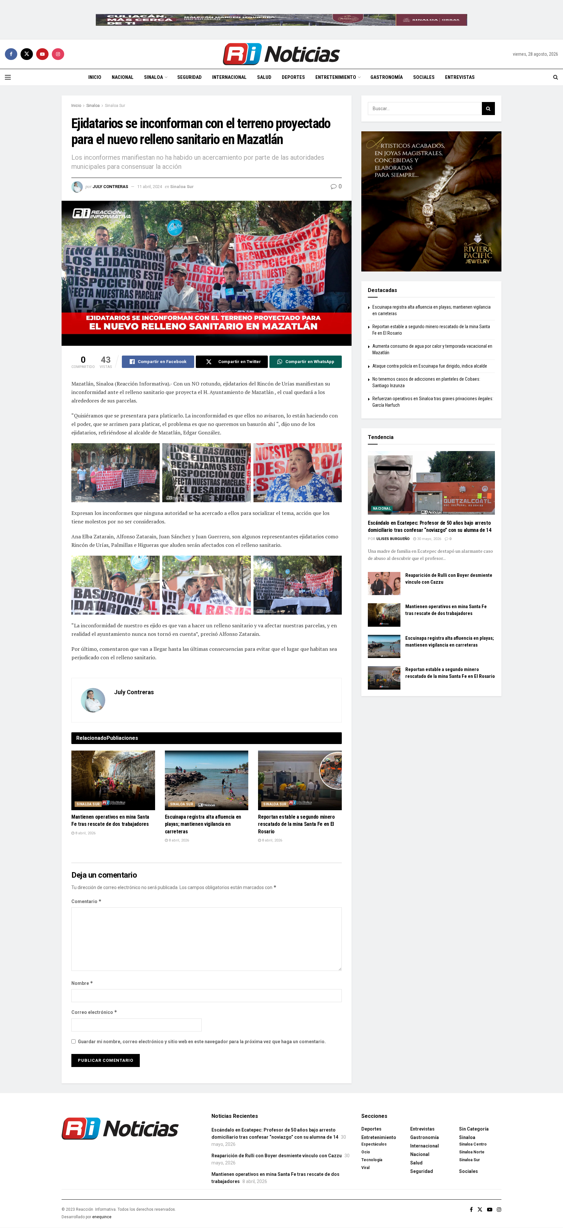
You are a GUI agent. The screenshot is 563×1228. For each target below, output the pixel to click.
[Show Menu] (8, 77)
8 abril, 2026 (84, 833)
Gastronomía (386, 77)
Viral (365, 1167)
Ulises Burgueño (393, 539)
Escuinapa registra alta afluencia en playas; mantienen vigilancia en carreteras (203, 824)
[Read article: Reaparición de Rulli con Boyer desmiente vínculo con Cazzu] (384, 583)
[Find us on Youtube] (42, 54)
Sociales (424, 77)
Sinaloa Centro (473, 1144)
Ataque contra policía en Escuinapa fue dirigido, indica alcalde (429, 366)
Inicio (94, 77)
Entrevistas (460, 77)
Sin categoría (474, 1129)
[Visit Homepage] (281, 54)
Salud (264, 77)
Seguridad (189, 77)
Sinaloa (153, 77)
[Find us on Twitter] (27, 54)
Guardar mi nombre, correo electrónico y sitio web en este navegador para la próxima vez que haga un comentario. (202, 1041)
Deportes (293, 77)
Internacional (229, 77)
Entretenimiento (335, 77)
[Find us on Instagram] (58, 54)
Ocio (365, 1152)
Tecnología (371, 1160)
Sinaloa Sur (115, 105)
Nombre (82, 983)
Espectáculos (374, 1144)
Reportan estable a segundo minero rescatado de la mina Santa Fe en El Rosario (296, 824)
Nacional (123, 77)
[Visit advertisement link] (281, 19)
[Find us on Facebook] (11, 54)
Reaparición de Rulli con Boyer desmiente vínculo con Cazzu (276, 1155)
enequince (101, 1217)
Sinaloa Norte (471, 1152)
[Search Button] (555, 77)
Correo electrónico (94, 1012)
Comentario (86, 901)
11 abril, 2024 (149, 186)
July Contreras (110, 186)
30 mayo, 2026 (428, 539)
